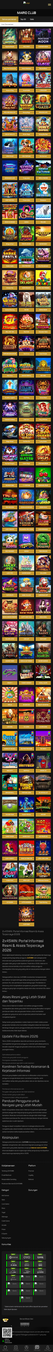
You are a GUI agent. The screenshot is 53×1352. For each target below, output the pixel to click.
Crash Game (6, 1221)
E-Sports (4, 1234)
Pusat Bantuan (6, 1175)
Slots (3, 1200)
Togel (3, 1212)
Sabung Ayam (6, 1238)
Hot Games (5, 1195)
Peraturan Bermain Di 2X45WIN (12, 1184)
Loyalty (30, 1175)
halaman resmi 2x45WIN (39, 1148)
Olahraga (5, 1217)
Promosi (31, 1171)
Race (3, 1208)
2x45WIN (30, 958)
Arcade (4, 1225)
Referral (30, 1179)
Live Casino (5, 1204)
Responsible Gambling (9, 1179)
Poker (4, 1229)
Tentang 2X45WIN (8, 1171)
